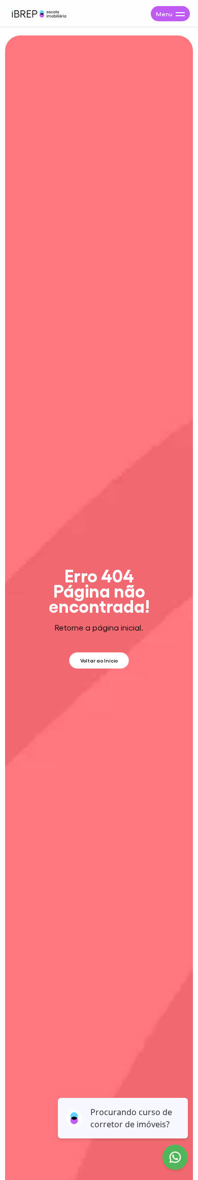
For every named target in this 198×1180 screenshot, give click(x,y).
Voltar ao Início (99, 660)
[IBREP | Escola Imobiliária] (38, 13)
